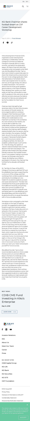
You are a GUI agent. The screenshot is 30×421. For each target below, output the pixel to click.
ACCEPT (23, 417)
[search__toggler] (23, 6)
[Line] (7, 42)
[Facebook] (3, 42)
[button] (23, 2)
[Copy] (11, 42)
